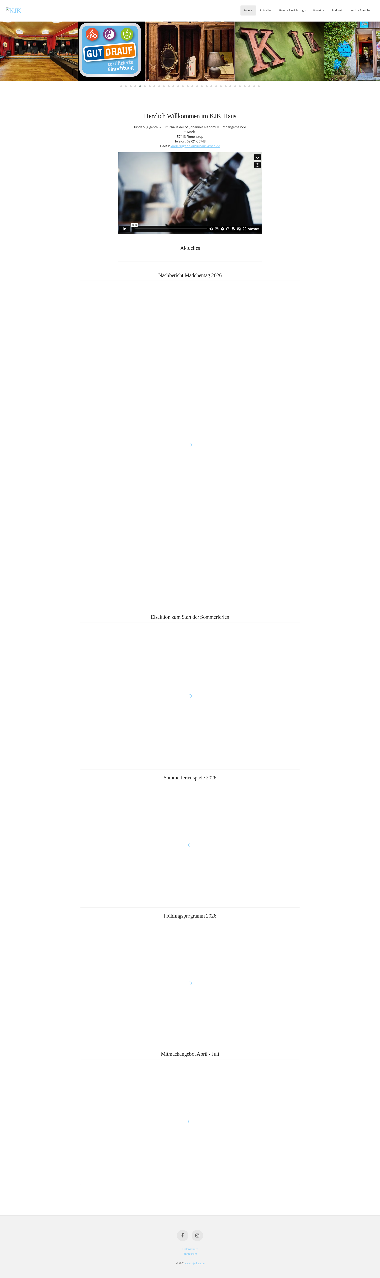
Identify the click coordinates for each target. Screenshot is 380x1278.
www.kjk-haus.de (194, 1263)
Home (248, 10)
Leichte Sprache (360, 10)
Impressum (190, 1253)
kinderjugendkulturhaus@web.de (195, 146)
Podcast (337, 10)
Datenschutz (190, 1249)
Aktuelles (266, 10)
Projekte (318, 10)
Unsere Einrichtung (291, 10)
